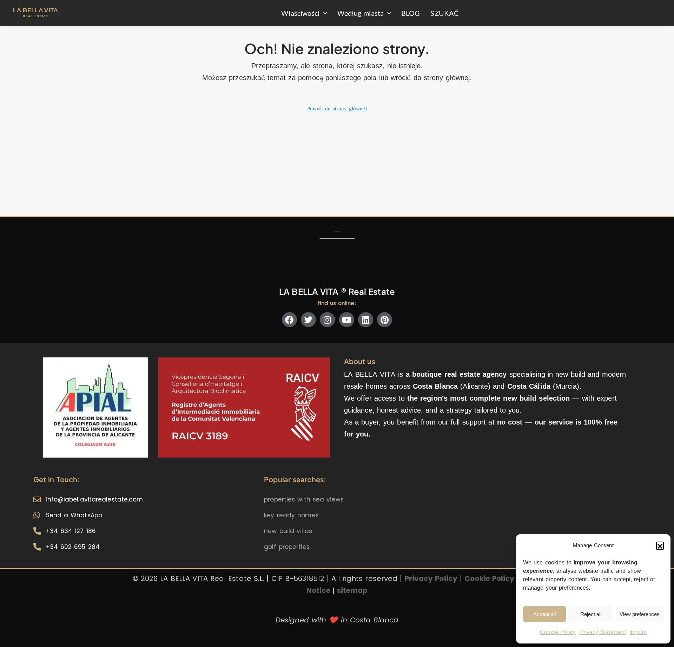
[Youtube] (346, 319)
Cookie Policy (558, 632)
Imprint (638, 632)
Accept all (544, 614)
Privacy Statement (602, 632)
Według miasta (360, 13)
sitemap (352, 590)
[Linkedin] (365, 319)
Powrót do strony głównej (336, 108)
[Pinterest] (384, 319)
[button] (659, 545)
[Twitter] (308, 319)
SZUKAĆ (444, 13)
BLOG (410, 13)
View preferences (640, 614)
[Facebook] (289, 319)
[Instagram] (327, 319)
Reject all (590, 614)
